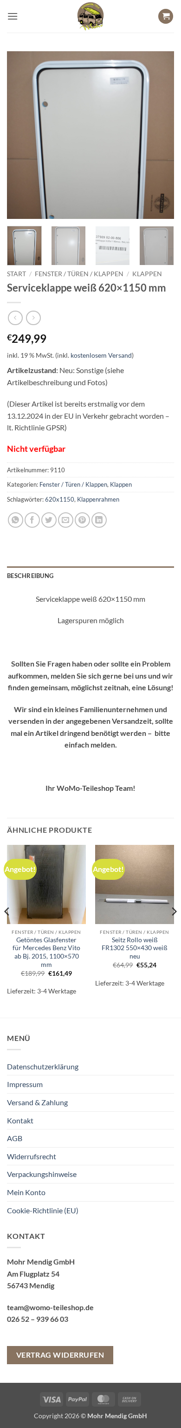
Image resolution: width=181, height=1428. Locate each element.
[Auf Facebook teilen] (32, 520)
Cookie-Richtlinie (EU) (42, 1210)
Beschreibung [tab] (30, 575)
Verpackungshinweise (42, 1174)
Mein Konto (26, 1192)
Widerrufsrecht (31, 1156)
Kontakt (20, 1120)
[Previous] (21, 135)
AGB (14, 1138)
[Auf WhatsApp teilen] (15, 520)
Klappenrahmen (98, 499)
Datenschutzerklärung (42, 1066)
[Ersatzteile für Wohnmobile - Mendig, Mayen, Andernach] (90, 16)
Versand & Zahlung (37, 1102)
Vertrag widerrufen (60, 1355)
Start (16, 274)
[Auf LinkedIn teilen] (99, 520)
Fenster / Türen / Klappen (79, 274)
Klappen (147, 274)
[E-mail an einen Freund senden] (65, 520)
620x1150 (59, 499)
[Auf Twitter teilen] (49, 520)
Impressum (25, 1084)
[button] (12, 16)
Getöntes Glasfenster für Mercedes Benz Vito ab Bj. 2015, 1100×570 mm (46, 952)
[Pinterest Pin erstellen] (82, 520)
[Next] (159, 135)
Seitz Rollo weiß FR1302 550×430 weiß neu (135, 948)
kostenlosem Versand (101, 355)
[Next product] (15, 318)
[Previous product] (33, 318)
